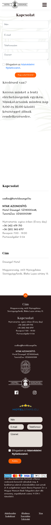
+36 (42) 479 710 (12, 226)
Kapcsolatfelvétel (25, 75)
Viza (41, 513)
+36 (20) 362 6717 (13, 229)
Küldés (15, 461)
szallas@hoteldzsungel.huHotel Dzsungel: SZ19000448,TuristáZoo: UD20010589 (19, 206)
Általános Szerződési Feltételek (25, 516)
